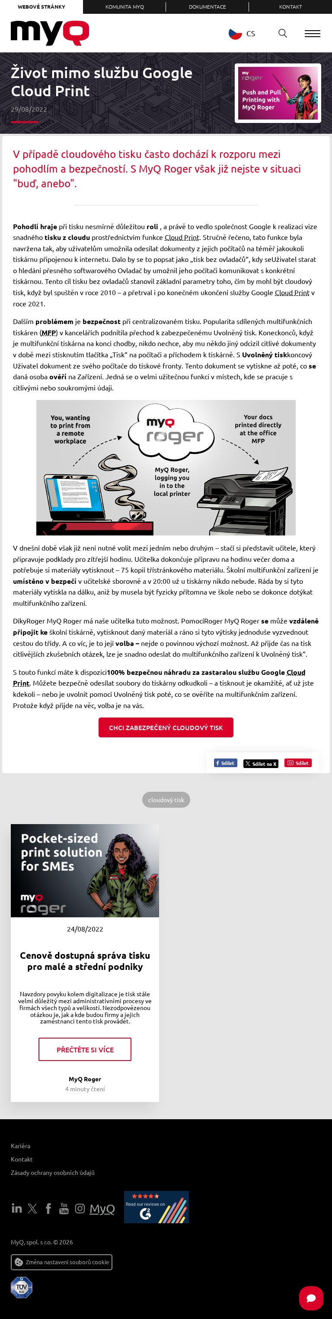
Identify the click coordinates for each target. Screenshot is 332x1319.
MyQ (102, 1208)
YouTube (64, 1209)
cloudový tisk (166, 799)
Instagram (80, 1209)
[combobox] (248, 33)
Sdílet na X (264, 763)
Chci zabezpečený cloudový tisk (166, 727)
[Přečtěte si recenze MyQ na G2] (156, 1208)
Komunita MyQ (124, 6)
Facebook (48, 1209)
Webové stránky (41, 6)
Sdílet (227, 762)
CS (250, 33)
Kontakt (290, 6)
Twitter (32, 1209)
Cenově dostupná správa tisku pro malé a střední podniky (85, 960)
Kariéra (20, 1145)
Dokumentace (207, 6)
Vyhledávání (282, 33)
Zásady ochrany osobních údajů (53, 1172)
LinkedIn (17, 1209)
